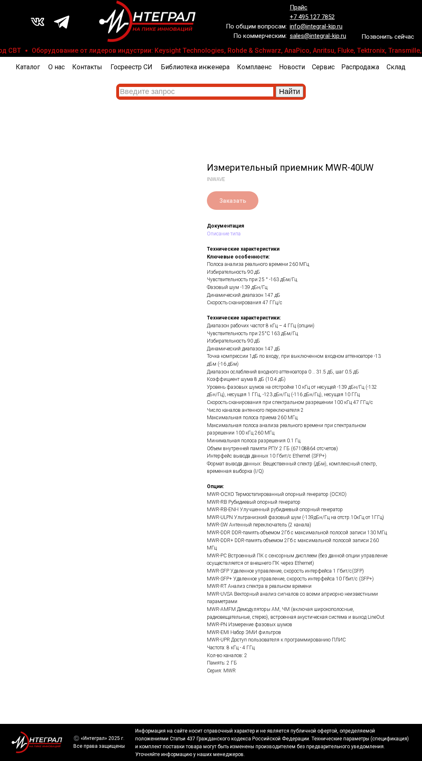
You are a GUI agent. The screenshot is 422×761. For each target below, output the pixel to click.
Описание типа (224, 234)
